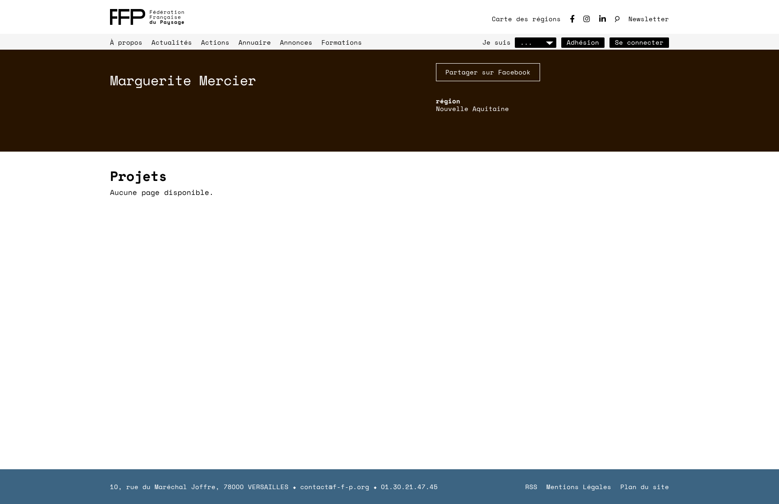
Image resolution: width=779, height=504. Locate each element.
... (526, 42)
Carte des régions (526, 18)
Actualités (171, 42)
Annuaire (254, 42)
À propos (126, 42)
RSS (531, 486)
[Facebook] (572, 18)
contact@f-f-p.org (334, 486)
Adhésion (583, 42)
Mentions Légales (578, 486)
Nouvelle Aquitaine (472, 108)
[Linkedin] (602, 18)
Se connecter (639, 42)
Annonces (296, 42)
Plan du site (644, 486)
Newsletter (648, 18)
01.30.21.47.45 (409, 486)
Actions (215, 42)
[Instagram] (586, 18)
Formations (341, 42)
